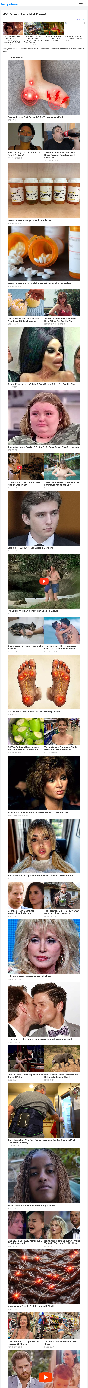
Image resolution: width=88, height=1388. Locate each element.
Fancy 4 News (9, 4)
